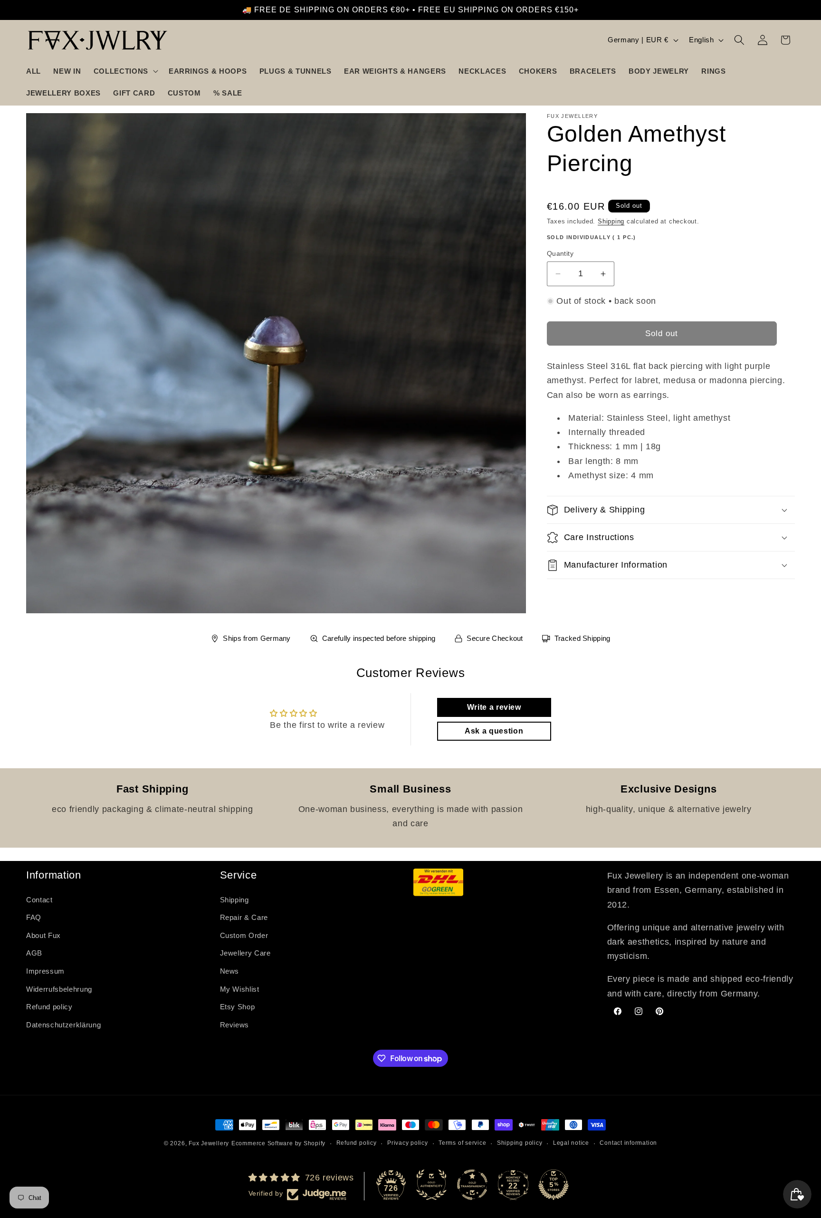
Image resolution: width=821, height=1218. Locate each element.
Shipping (611, 221)
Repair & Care (244, 917)
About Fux (43, 935)
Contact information (628, 1143)
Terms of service (462, 1143)
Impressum (45, 971)
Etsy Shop (237, 1007)
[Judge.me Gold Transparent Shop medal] (472, 1185)
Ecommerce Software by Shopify (278, 1143)
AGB (34, 953)
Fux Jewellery (209, 1143)
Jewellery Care (245, 953)
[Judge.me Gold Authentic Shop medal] (431, 1185)
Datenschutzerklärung (63, 1025)
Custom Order (244, 935)
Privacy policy (407, 1143)
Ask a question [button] (494, 731)
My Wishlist (239, 989)
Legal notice (571, 1143)
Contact (39, 899)
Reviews (234, 1025)
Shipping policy (520, 1143)
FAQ (33, 917)
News (229, 971)
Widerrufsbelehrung (59, 989)
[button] (124, 71)
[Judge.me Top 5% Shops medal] (553, 1185)
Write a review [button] (494, 707)
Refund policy (49, 1007)
